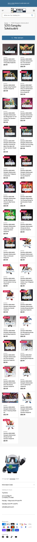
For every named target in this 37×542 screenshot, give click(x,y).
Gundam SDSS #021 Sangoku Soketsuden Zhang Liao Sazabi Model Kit (10, 307)
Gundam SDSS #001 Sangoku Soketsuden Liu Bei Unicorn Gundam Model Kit (27, 409)
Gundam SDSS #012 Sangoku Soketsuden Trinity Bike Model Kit (10, 60)
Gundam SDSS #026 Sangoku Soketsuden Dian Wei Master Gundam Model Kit (10, 383)
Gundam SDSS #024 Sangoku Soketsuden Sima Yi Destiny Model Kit (10, 409)
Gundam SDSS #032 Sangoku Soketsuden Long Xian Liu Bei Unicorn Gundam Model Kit (10, 228)
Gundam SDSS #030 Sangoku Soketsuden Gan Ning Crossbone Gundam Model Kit (27, 115)
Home (6, 23)
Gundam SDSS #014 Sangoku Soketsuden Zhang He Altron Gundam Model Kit (27, 227)
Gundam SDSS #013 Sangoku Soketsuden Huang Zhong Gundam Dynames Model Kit (27, 307)
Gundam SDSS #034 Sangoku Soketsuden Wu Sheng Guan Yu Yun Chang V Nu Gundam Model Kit (10, 116)
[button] (3, 10)
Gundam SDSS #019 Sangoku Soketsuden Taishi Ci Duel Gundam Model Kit (27, 255)
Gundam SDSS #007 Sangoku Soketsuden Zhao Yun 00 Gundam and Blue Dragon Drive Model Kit (27, 88)
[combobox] (18, 15)
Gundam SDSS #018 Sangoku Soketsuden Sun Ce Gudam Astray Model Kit (10, 281)
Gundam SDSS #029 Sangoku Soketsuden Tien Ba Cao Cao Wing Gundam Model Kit (27, 143)
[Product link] (10, 56)
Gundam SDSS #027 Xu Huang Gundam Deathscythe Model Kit (27, 356)
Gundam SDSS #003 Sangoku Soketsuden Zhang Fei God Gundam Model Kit (10, 436)
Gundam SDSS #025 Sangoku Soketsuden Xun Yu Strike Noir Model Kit (27, 383)
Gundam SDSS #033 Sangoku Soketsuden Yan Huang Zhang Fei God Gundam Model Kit (27, 200)
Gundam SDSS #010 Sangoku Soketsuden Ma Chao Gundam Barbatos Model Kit (10, 357)
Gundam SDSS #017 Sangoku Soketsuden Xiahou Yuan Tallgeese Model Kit (27, 281)
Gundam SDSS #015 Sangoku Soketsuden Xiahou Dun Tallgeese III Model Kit (10, 173)
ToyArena (12, 479)
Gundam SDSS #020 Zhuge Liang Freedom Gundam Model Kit (10, 86)
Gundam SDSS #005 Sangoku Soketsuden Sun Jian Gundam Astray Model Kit (27, 61)
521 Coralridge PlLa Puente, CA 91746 (8, 497)
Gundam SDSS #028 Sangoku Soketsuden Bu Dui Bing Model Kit (10, 332)
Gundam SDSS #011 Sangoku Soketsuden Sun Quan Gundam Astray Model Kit (27, 173)
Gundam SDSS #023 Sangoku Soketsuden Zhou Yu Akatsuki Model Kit (10, 255)
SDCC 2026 (11, 3)
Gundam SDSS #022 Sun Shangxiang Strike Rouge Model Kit (27, 332)
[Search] (32, 15)
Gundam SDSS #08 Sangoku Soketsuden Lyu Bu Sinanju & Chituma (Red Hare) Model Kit (10, 200)
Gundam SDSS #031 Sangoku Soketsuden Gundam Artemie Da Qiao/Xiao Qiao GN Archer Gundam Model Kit (10, 145)
